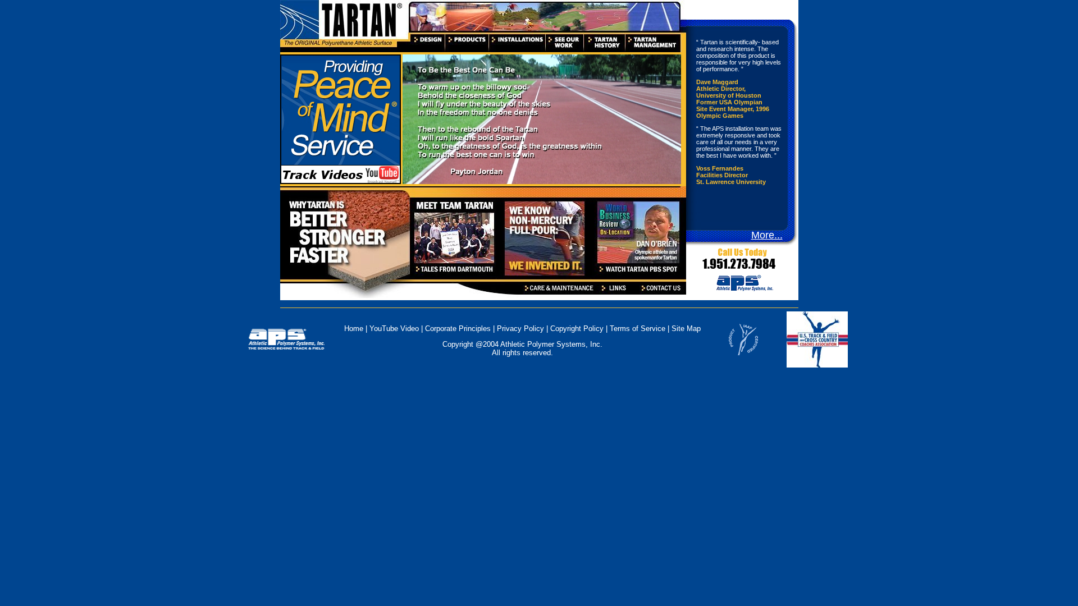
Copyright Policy (577, 328)
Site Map (686, 328)
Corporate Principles (458, 328)
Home (353, 328)
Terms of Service (637, 328)
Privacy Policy (520, 328)
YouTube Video (395, 328)
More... (767, 235)
